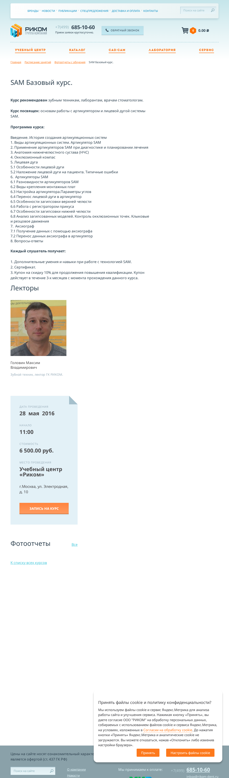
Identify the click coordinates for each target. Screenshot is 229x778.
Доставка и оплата (126, 11)
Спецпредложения (94, 11)
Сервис (206, 50)
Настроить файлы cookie (190, 752)
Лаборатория (162, 50)
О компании (76, 769)
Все (75, 544)
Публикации (67, 11)
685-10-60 (75, 27)
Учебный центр (30, 50)
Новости (48, 11)
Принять (148, 752)
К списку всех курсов (29, 562)
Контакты (150, 11)
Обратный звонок (125, 30)
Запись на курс (44, 508)
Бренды (33, 11)
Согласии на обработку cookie (167, 730)
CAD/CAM (117, 50)
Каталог (77, 50)
